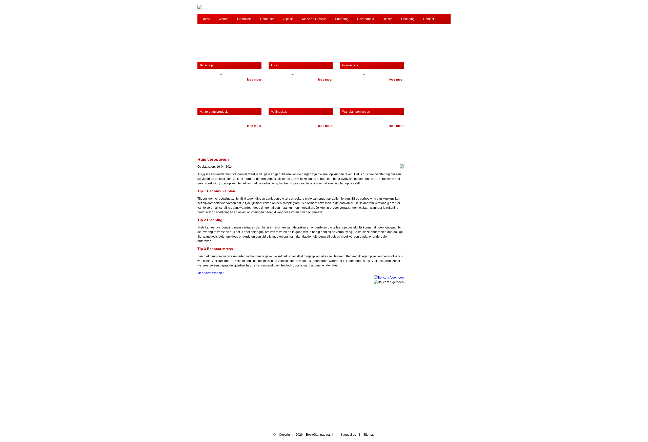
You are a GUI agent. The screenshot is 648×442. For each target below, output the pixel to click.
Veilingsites (279, 111)
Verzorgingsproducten (215, 111)
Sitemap (369, 434)
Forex (275, 65)
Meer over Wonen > (211, 273)
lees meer (254, 79)
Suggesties (348, 434)
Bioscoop (206, 65)
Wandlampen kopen (356, 111)
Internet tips (350, 65)
